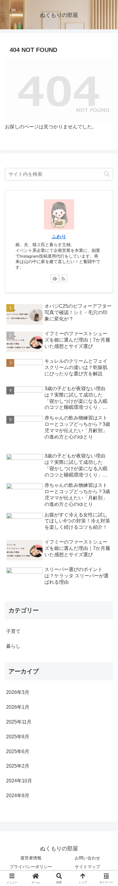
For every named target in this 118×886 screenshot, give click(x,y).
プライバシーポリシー (31, 866)
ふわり (59, 236)
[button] (106, 174)
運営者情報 (30, 858)
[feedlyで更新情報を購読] (55, 278)
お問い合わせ (87, 858)
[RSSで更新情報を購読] (63, 278)
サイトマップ (87, 866)
